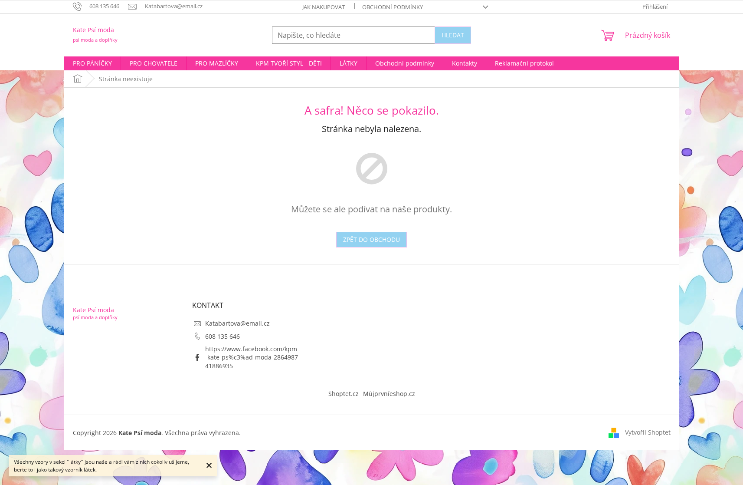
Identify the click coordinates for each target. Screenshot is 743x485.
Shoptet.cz (343, 393)
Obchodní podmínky (392, 7)
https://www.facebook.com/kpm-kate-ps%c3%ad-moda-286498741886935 (251, 357)
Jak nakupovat (323, 7)
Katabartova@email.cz (237, 323)
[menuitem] (92, 63)
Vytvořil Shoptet (648, 432)
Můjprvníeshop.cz (389, 393)
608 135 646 (222, 336)
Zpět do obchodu (371, 239)
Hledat (453, 35)
